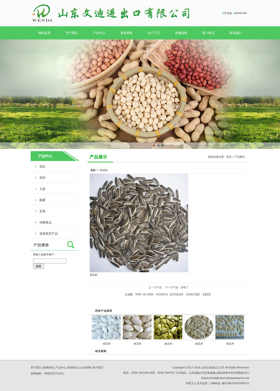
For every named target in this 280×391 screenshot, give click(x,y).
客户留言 (208, 33)
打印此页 (176, 294)
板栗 (42, 200)
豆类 (42, 211)
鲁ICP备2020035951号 (235, 383)
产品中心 (99, 33)
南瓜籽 (107, 343)
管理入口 (191, 383)
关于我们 (72, 33)
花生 (42, 166)
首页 (229, 156)
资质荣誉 (126, 33)
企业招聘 (85, 367)
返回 (206, 294)
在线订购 (193, 294)
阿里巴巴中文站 (53, 373)
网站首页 (44, 33)
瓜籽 (42, 177)
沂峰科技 (215, 383)
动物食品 (45, 222)
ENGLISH (241, 13)
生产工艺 (154, 33)
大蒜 (42, 189)
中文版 (228, 13)
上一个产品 (155, 287)
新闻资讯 (48, 367)
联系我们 (236, 33)
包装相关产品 (48, 233)
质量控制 (181, 33)
